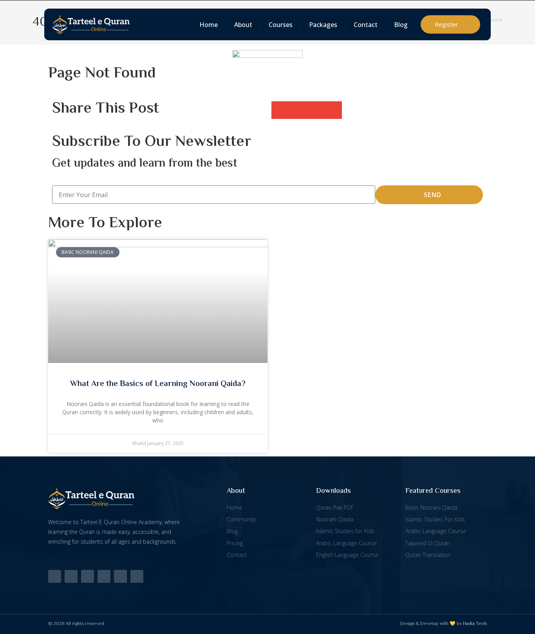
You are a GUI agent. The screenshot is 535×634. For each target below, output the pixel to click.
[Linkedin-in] (87, 576)
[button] (280, 110)
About (243, 24)
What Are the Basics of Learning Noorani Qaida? (158, 384)
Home (208, 24)
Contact (366, 24)
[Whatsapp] (120, 576)
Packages (323, 24)
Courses (281, 24)
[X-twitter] (54, 576)
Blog (401, 24)
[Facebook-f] (71, 576)
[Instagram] (104, 576)
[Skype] (136, 576)
